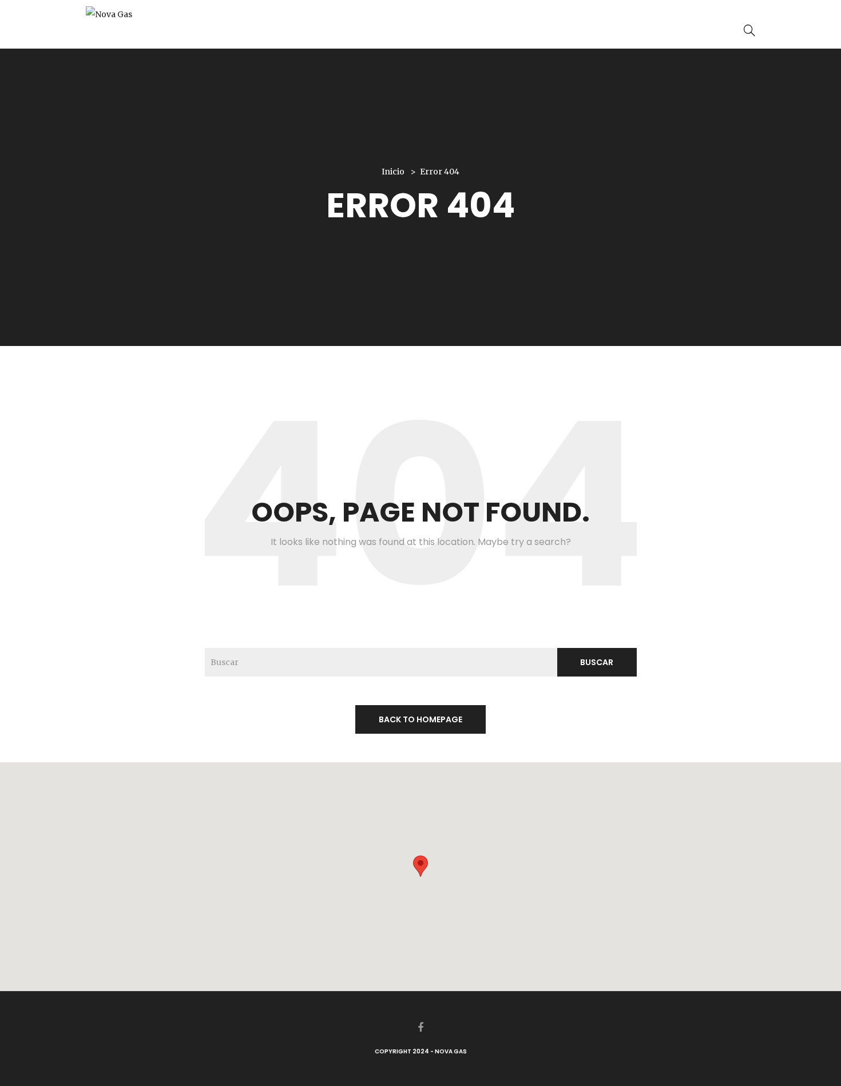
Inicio (393, 171)
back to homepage (420, 719)
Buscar (596, 662)
